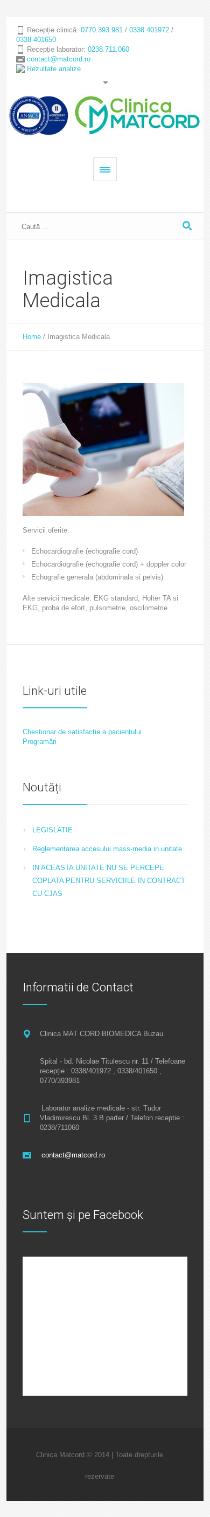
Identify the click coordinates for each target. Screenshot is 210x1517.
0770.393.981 (102, 30)
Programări (40, 741)
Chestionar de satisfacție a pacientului (82, 732)
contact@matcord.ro (58, 59)
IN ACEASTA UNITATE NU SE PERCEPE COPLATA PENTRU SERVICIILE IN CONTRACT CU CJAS (108, 881)
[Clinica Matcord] (105, 115)
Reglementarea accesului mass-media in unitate (107, 849)
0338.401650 (36, 40)
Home (32, 337)
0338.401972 (149, 30)
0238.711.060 (108, 49)
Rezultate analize (54, 69)
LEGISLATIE (52, 830)
